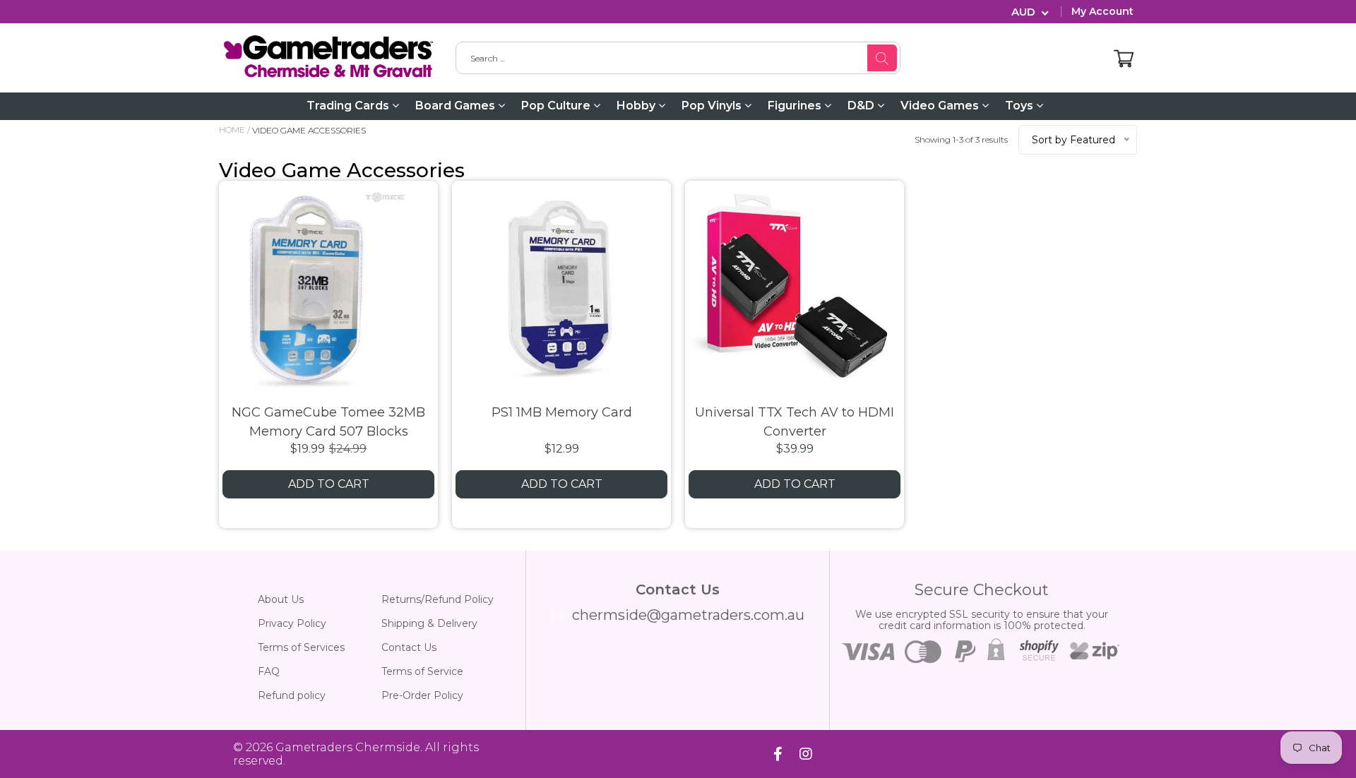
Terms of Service (422, 671)
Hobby (637, 105)
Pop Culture (557, 105)
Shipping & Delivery (429, 623)
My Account (1102, 11)
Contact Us (408, 647)
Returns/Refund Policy (437, 599)
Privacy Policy (292, 623)
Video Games (941, 105)
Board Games (456, 105)
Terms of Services (301, 647)
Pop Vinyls (713, 105)
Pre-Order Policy (422, 695)
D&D (862, 105)
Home (232, 129)
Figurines (796, 105)
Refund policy (292, 695)
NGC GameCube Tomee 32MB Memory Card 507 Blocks (328, 422)
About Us (281, 599)
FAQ (269, 671)
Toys (1020, 105)
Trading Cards (349, 105)
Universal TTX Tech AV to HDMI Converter (794, 422)
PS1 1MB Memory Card (562, 412)
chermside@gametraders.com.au (688, 615)
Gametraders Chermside (347, 747)
